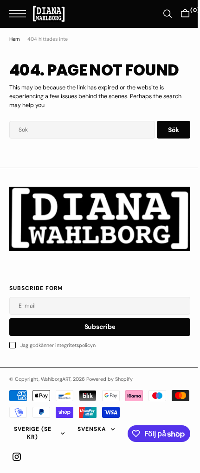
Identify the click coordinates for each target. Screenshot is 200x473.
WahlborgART (56, 379)
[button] (20, 14)
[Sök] (160, 13)
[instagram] (16, 456)
